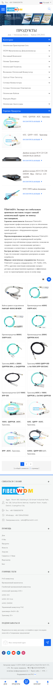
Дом (9, 35)
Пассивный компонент (12, 56)
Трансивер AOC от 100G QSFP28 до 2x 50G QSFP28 (39, 394)
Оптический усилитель (12, 66)
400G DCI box (7, 599)
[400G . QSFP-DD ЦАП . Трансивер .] (39, 438)
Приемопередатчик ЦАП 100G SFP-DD (13, 394)
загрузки (5, 552)
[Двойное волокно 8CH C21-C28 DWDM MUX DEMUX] (12, 158)
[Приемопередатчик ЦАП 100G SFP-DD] (14, 380)
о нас (4, 539)
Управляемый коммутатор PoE (13, 607)
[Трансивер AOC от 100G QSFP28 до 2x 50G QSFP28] (39, 380)
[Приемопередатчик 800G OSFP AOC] (14, 322)
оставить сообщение (26, 682)
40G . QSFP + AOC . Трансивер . (35, 135)
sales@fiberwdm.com (29, 520)
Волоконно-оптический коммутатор (18, 72)
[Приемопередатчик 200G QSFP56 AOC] (39, 322)
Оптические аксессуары (13, 104)
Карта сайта (35, 671)
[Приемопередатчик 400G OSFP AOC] (39, 293)
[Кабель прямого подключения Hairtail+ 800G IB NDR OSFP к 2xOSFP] (14, 293)
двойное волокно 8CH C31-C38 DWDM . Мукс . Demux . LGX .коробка (35, 174)
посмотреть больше (31, 121)
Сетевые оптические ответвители (17, 88)
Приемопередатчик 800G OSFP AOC (12, 336)
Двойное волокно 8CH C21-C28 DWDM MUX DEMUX (35, 154)
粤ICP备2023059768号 (36, 668)
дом (3, 535)
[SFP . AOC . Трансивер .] (14, 438)
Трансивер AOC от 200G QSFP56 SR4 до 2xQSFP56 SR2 (13, 365)
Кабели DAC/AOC (38, 35)
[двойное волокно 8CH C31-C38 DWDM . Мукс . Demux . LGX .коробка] (12, 176)
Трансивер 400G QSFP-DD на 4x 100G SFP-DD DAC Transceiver (38, 365)
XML (43, 671)
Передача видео (9, 98)
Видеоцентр (6, 560)
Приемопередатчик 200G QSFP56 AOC (37, 336)
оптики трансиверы (11, 61)
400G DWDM (7, 603)
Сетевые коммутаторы (12, 82)
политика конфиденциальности (17, 671)
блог (3, 564)
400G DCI (6, 595)
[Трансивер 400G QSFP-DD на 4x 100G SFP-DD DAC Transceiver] (39, 351)
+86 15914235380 (21, 515)
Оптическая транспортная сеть (16, 45)
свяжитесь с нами (8, 556)
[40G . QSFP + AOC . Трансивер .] (12, 140)
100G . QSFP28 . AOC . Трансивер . (37, 117)
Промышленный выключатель (12, 583)
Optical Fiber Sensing (12, 77)
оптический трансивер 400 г (12, 591)
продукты (5, 544)
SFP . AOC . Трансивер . (11, 451)
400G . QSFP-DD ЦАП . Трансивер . (37, 452)
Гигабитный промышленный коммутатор (16, 587)
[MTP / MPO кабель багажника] (12, 195)
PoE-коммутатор (8, 579)
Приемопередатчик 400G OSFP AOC (37, 307)
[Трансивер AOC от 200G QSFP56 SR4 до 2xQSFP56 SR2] (14, 351)
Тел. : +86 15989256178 (13, 2)
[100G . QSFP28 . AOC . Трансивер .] (12, 122)
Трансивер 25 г (7, 615)
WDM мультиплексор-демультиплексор (19, 51)
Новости (5, 548)
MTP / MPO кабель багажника (34, 189)
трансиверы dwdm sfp (10, 611)
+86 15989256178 (16, 510)
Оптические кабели (21, 35)
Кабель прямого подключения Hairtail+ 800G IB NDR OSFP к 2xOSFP (13, 307)
